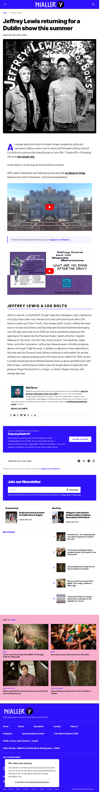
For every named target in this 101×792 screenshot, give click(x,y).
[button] (5, 4)
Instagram (7, 733)
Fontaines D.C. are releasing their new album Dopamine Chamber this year (81, 536)
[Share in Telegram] (88, 461)
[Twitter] (32, 415)
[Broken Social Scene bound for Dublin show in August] (26, 515)
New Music (26, 789)
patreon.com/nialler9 (19, 408)
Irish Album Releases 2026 (66, 733)
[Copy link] (93, 461)
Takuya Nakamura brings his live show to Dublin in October (81, 568)
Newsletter (39, 726)
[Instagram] (11, 415)
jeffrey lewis (16, 13)
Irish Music (34, 789)
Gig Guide (49, 789)
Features (42, 789)
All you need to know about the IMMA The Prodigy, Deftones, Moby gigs (80, 583)
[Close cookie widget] (56, 762)
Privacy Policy (65, 495)
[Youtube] (14, 415)
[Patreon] (21, 415)
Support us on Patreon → (61, 239)
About (21, 726)
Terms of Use (77, 495)
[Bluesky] (25, 415)
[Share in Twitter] (83, 461)
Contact (57, 726)
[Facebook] (28, 415)
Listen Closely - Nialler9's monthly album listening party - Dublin (31, 748)
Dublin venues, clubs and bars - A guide (20, 741)
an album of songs (75, 172)
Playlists (18, 789)
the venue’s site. (26, 156)
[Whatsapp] (18, 415)
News (5, 13)
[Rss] (35, 415)
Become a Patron (80, 439)
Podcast (10, 789)
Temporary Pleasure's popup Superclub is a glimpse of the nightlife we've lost (79, 599)
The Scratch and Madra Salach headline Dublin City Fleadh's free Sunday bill (81, 552)
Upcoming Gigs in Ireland (33, 733)
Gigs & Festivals (9, 688)
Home (5, 726)
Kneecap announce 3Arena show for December (70, 654)
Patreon (74, 726)
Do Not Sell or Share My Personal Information (32, 782)
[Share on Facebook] (78, 461)
